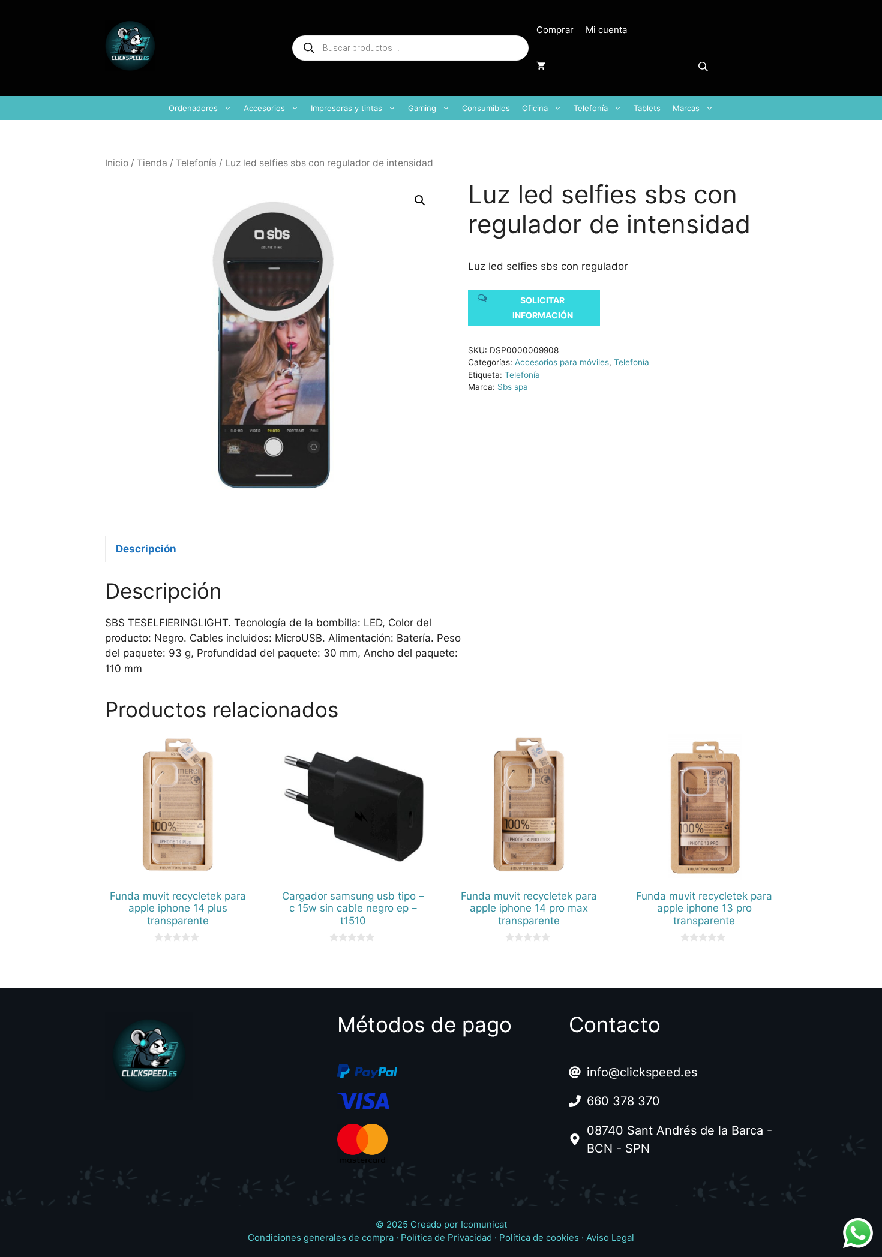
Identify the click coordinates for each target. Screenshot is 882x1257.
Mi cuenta (606, 29)
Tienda (152, 163)
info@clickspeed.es (642, 1072)
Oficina (535, 108)
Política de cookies (539, 1237)
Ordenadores (193, 108)
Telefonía (591, 108)
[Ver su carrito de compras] (540, 66)
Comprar (555, 29)
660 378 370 (623, 1101)
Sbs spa (512, 387)
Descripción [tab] (146, 549)
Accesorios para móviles (562, 362)
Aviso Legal (610, 1237)
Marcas (686, 108)
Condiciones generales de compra (321, 1237)
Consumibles (486, 108)
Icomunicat (484, 1224)
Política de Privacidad (446, 1237)
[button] (420, 200)
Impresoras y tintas (346, 108)
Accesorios (264, 108)
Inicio (116, 163)
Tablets (647, 108)
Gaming (422, 108)
